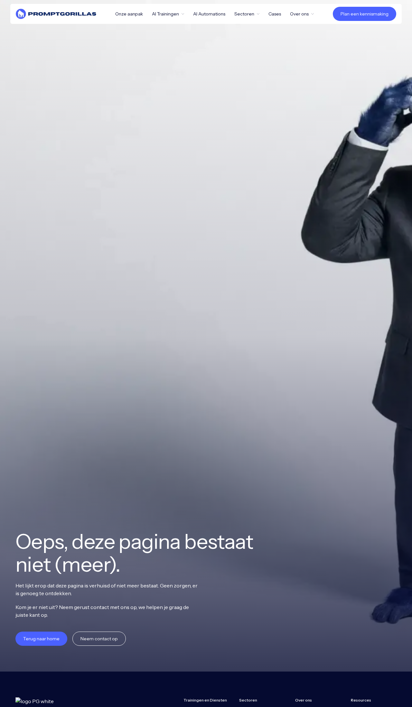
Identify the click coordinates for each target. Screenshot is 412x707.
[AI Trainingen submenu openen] (184, 14)
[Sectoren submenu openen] (259, 14)
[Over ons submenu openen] (314, 14)
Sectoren (244, 14)
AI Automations (209, 14)
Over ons (299, 14)
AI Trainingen (165, 14)
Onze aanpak (129, 14)
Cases (274, 14)
